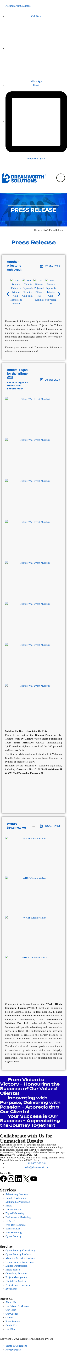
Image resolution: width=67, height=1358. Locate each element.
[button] (7, 293)
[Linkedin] (18, 1178)
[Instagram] (11, 1178)
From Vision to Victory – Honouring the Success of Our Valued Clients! (30, 1086)
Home (37, 230)
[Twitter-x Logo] (26, 1178)
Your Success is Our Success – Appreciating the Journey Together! (30, 1120)
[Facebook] (3, 1178)
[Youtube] (33, 1178)
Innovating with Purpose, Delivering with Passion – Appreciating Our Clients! (30, 1104)
